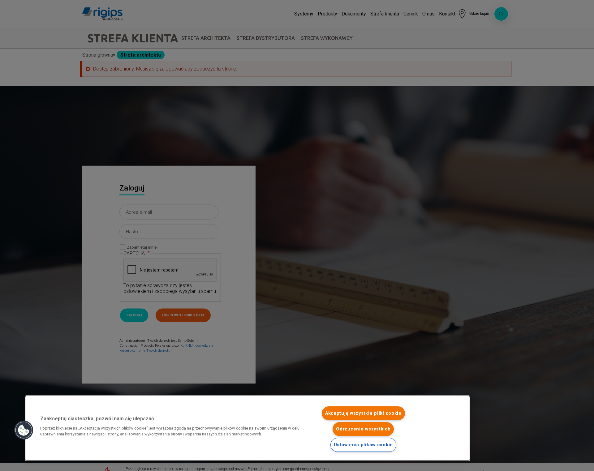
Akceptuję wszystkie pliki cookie (363, 413)
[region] (247, 428)
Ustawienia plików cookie (363, 444)
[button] (24, 430)
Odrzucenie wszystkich (363, 429)
